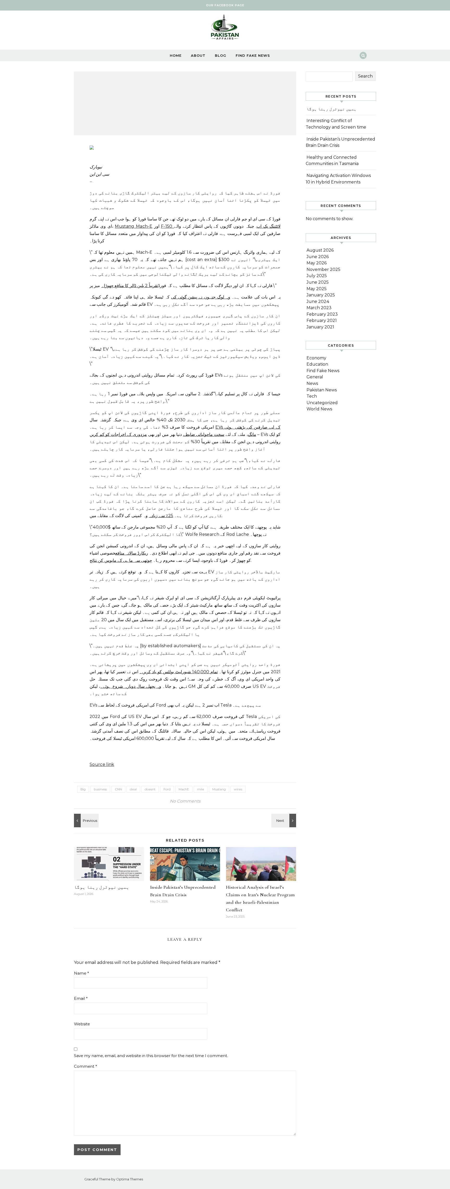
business (100, 789)
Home (176, 55)
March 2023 (319, 307)
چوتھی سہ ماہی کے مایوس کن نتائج (121, 560)
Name (81, 973)
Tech (312, 396)
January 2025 (321, 295)
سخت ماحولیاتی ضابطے (203, 434)
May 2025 (317, 288)
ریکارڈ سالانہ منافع (131, 553)
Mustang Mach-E (133, 226)
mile (200, 789)
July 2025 (317, 275)
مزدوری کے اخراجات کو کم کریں (118, 434)
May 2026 (317, 262)
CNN (118, 789)
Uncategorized (322, 402)
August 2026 (320, 250)
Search (365, 76)
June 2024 (318, 301)
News (312, 383)
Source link (102, 764)
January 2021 (320, 327)
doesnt (150, 789)
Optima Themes (129, 1179)
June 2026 (318, 256)
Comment (85, 1066)
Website (82, 1023)
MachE (184, 789)
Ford (167, 789)
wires (238, 789)
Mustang (219, 789)
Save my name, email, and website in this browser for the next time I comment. (151, 1055)
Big (83, 789)
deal (133, 789)
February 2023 (322, 314)
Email (81, 998)
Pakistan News (322, 389)
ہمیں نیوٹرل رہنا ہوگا (101, 887)
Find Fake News (253, 55)
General (315, 376)
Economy (316, 357)
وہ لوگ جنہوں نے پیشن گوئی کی (200, 297)
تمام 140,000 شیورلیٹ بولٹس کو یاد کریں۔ (179, 671)
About (198, 55)
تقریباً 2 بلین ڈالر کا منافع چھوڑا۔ (129, 285)
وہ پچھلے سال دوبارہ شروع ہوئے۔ (130, 686)
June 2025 (318, 282)
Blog (220, 55)
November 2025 (323, 269)
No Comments (185, 801)
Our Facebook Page (225, 5)
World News (319, 408)
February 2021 (322, 320)
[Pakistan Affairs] (225, 28)
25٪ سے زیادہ (161, 515)
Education (317, 364)
